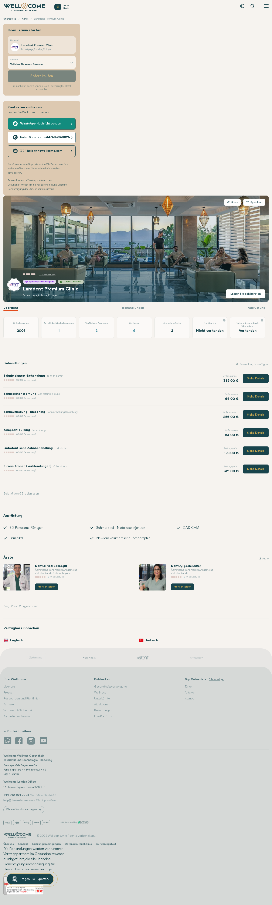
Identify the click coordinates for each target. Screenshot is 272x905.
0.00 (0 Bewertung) (26, 380)
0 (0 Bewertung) (47, 274)
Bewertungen (103, 710)
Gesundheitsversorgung (110, 686)
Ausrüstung (256, 308)
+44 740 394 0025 (16, 794)
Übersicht (10, 308)
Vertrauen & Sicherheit (18, 710)
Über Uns (9, 686)
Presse (8, 692)
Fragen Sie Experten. (34, 879)
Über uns (8, 844)
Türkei (188, 686)
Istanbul (190, 698)
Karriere (8, 704)
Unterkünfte (102, 698)
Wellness (100, 692)
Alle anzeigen (216, 679)
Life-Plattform (103, 716)
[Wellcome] (25, 7)
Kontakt (23, 844)
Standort (14, 40)
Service (14, 60)
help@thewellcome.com (19, 800)
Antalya (189, 692)
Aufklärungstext (106, 844)
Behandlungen (133, 308)
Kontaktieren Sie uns (16, 716)
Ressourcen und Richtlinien (21, 698)
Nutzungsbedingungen (46, 844)
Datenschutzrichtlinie (78, 844)
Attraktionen (102, 704)
